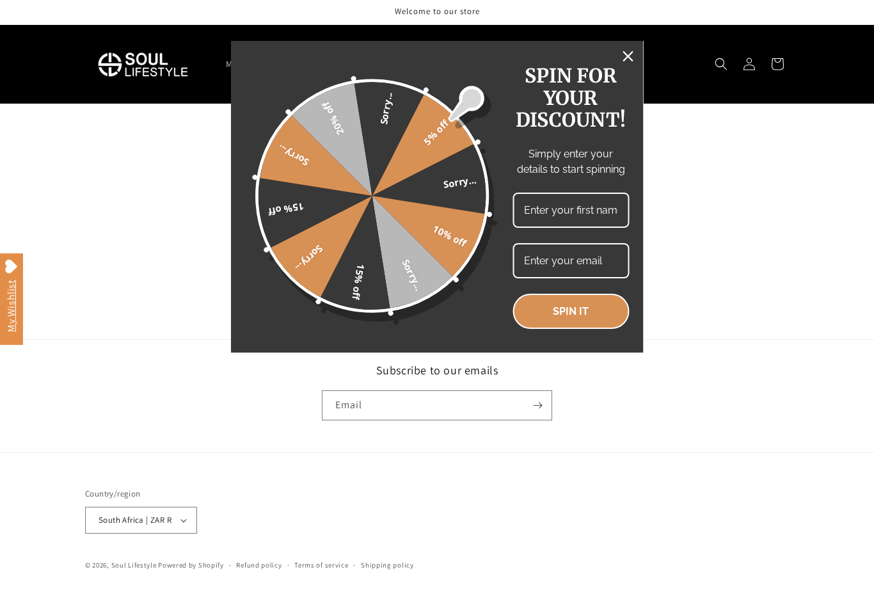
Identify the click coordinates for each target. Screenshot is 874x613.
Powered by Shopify (191, 565)
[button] (721, 64)
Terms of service (321, 565)
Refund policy (259, 565)
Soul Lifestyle (134, 565)
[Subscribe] (537, 405)
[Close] (628, 56)
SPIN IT (571, 311)
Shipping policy (387, 565)
